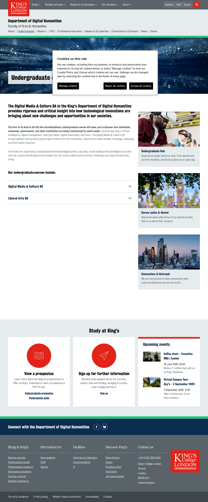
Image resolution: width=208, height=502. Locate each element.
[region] (105, 72)
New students (48, 457)
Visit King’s (111, 471)
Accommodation (81, 462)
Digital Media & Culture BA (25, 186)
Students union (113, 467)
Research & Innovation (82, 4)
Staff (178, 5)
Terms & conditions (18, 496)
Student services (54, 4)
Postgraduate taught (19, 462)
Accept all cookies (141, 86)
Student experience (18, 481)
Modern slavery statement (67, 496)
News (144, 31)
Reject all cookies (115, 86)
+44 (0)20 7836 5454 (149, 457)
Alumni (187, 5)
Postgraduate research (20, 467)
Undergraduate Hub (153, 151)
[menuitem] (36, 4)
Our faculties (108, 4)
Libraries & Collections (85, 457)
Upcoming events (156, 344)
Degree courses (16, 457)
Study (35, 4)
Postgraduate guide (39, 398)
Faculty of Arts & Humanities (27, 26)
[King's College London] (185, 458)
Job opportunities (115, 476)
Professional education (70, 31)
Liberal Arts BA (18, 198)
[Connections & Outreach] (169, 252)
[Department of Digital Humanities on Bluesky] (104, 427)
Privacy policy (40, 496)
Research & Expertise (96, 31)
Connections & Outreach (125, 31)
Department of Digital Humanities (35, 20)
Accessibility (92, 496)
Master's (42, 31)
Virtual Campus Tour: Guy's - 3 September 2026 (179, 381)
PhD (52, 31)
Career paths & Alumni (155, 213)
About (126, 4)
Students (169, 5)
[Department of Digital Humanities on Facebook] (96, 427)
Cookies (108, 496)
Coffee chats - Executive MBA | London (178, 356)
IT (74, 467)
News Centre (113, 457)
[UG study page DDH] (169, 129)
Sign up (104, 393)
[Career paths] (169, 190)
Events (153, 31)
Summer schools (17, 476)
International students (19, 471)
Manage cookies (68, 86)
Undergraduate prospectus (39, 393)
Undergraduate (26, 31)
